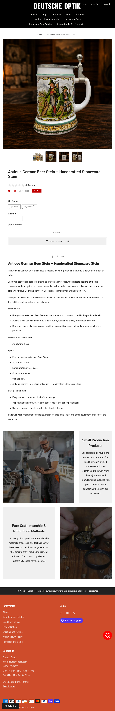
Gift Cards (56, 14)
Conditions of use (11, 622)
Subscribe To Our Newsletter (71, 24)
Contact (80, 14)
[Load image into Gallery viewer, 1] (37, 156)
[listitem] (57, 591)
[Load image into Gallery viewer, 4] (77, 156)
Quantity (12, 213)
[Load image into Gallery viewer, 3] (64, 156)
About (69, 14)
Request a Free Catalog (41, 24)
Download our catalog (13, 617)
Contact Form (9, 657)
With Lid (14, 206)
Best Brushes (9, 686)
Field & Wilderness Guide (46, 19)
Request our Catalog (13, 642)
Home (34, 14)
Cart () (95, 4)
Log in (83, 4)
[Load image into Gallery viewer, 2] (51, 156)
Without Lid (29, 206)
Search (107, 4)
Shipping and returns (13, 632)
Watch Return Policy (12, 637)
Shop (44, 14)
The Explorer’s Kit (72, 19)
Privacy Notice (10, 627)
